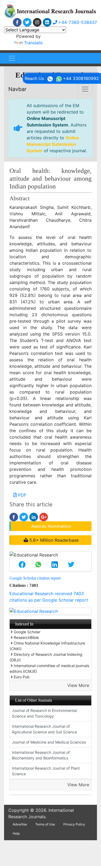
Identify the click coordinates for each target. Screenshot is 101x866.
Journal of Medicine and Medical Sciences (49, 742)
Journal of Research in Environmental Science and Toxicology (44, 713)
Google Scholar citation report (35, 578)
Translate (33, 42)
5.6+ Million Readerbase (53, 540)
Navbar (17, 89)
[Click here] (17, 22)
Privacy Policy (74, 824)
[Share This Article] (22, 564)
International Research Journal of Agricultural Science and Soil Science (44, 729)
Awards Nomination (51, 526)
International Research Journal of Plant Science (46, 771)
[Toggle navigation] (11, 58)
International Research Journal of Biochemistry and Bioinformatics (41, 755)
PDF (21, 495)
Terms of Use (45, 824)
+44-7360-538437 (77, 22)
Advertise (20, 824)
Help (16, 833)
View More (78, 685)
